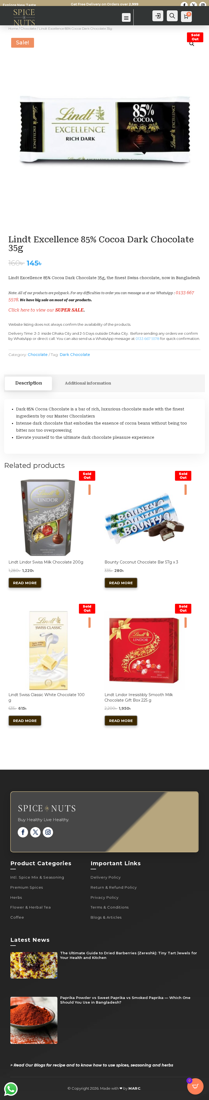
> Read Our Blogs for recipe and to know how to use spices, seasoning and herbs (91, 1065)
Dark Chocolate (75, 354)
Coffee (17, 917)
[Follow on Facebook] (184, 5)
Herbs (16, 897)
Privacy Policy (105, 897)
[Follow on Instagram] (202, 5)
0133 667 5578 (147, 338)
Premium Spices (26, 887)
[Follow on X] (193, 5)
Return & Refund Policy (114, 887)
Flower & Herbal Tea (30, 907)
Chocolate (28, 28)
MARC (134, 1088)
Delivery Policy (106, 877)
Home (13, 28)
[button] (192, 44)
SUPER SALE (69, 310)
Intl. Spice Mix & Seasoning (37, 877)
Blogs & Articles (106, 917)
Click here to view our (31, 310)
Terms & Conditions (110, 907)
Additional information (88, 383)
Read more (25, 583)
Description (28, 383)
